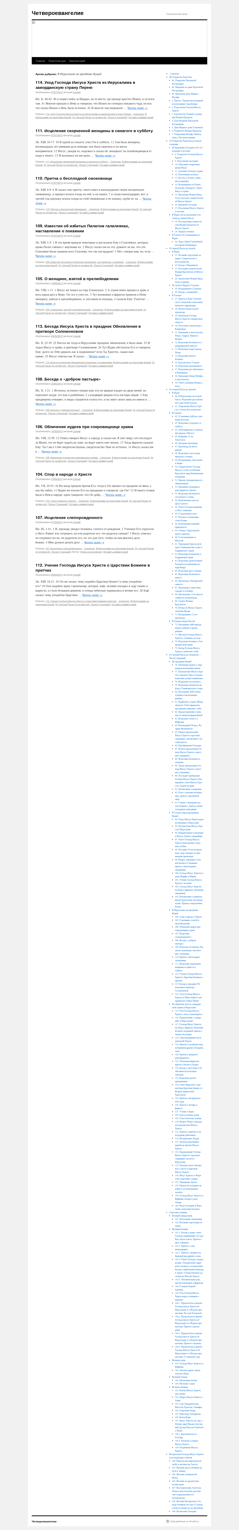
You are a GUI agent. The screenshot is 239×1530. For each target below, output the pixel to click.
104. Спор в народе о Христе (63, 474)
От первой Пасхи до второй (182, 248)
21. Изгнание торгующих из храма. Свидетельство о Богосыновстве (188, 258)
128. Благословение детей (187, 1114)
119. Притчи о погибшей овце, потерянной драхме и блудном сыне (189, 1047)
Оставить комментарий (141, 117)
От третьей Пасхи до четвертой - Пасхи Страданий (99, 117)
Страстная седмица (178, 1212)
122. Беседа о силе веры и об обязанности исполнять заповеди (188, 1071)
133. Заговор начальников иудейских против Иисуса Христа (187, 1145)
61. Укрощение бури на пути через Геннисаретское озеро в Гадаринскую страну (188, 547)
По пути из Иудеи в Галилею (185, 285)
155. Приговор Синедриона (188, 1413)
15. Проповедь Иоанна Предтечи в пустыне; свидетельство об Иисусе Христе (189, 198)
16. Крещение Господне (186, 204)
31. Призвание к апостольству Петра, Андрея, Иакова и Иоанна (189, 335)
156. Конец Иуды (183, 1417)
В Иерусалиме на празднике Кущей (119, 209)
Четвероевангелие (58, 13)
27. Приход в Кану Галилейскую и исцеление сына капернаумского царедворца (189, 302)
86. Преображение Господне (188, 745)
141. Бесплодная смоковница (188, 1218)
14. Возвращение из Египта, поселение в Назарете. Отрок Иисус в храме (188, 188)
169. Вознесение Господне (184, 1511)
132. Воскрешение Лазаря (187, 1138)
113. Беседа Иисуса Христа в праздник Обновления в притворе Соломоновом (88, 328)
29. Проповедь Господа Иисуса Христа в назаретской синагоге (188, 319)
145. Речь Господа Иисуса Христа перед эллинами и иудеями (187, 1296)
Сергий (76, 92)
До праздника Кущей (181, 661)
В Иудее (176, 251)
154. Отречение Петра (185, 1410)
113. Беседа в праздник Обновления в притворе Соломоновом (78, 362)
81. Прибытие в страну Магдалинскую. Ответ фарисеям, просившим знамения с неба (189, 705)
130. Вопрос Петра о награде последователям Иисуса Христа (188, 1125)
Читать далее (137, 108)
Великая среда (178, 1360)
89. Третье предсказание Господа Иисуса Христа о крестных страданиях (188, 769)
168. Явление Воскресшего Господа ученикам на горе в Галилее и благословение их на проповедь (187, 1504)
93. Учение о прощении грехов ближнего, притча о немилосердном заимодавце (189, 806)
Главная (40, 61)
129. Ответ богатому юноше (188, 1118)
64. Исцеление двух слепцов (188, 570)
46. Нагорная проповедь (186, 443)
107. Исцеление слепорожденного (69, 517)
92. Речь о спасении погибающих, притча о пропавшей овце (188, 796)
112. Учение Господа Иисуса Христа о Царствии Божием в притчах (92, 567)
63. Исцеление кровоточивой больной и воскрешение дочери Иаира (188, 564)
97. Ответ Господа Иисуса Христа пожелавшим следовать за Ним (188, 843)
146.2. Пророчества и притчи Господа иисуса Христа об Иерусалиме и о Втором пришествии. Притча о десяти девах (188, 1323)
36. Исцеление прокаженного (188, 365)
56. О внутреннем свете (186, 513)
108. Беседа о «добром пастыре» (68, 379)
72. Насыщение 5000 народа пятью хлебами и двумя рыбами (188, 628)
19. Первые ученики (184, 231)
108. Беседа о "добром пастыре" (62, 409)
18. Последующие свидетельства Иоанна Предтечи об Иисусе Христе (188, 225)
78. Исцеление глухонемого (188, 681)
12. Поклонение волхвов (186, 174)
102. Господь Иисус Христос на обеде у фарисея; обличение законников (189, 890)
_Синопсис (138, 114)
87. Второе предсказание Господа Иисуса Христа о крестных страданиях (188, 752)
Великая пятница (180, 1386)
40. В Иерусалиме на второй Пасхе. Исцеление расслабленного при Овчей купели (189, 399)
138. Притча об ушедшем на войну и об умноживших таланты (188, 1189)
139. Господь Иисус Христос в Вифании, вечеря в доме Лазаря (189, 1199)
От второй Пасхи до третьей (182, 389)
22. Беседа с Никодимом (186, 264)
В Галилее (176, 295)
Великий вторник (180, 1229)
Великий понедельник (182, 1215)
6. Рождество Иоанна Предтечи (186, 130)
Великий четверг (180, 1376)
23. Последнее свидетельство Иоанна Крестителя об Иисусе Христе (189, 272)
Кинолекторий (77, 61)
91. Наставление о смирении (188, 788)
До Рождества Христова (180, 76)
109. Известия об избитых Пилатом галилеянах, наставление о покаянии (82, 228)
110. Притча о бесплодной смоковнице (73, 178)
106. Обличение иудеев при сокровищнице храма (84, 426)
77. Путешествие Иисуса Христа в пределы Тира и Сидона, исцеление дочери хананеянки (189, 675)
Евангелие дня (57, 61)
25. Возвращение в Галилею (188, 288)
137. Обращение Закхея (186, 1181)
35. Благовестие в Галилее (187, 362)
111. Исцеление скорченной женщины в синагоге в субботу (94, 130)
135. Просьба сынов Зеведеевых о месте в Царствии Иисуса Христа (188, 1168)
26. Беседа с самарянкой (186, 291)
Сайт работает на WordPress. (185, 1521)
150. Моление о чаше (185, 1383)
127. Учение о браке (184, 1111)
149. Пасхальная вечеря (186, 1380)
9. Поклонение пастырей (186, 160)
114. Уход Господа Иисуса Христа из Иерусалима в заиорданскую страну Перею (85, 84)
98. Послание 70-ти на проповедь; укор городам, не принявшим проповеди (188, 853)
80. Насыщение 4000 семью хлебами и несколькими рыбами (188, 695)
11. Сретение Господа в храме (189, 170)
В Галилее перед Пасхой (183, 621)
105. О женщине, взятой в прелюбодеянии (77, 278)
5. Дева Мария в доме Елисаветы (187, 127)
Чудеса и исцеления (91, 551)
